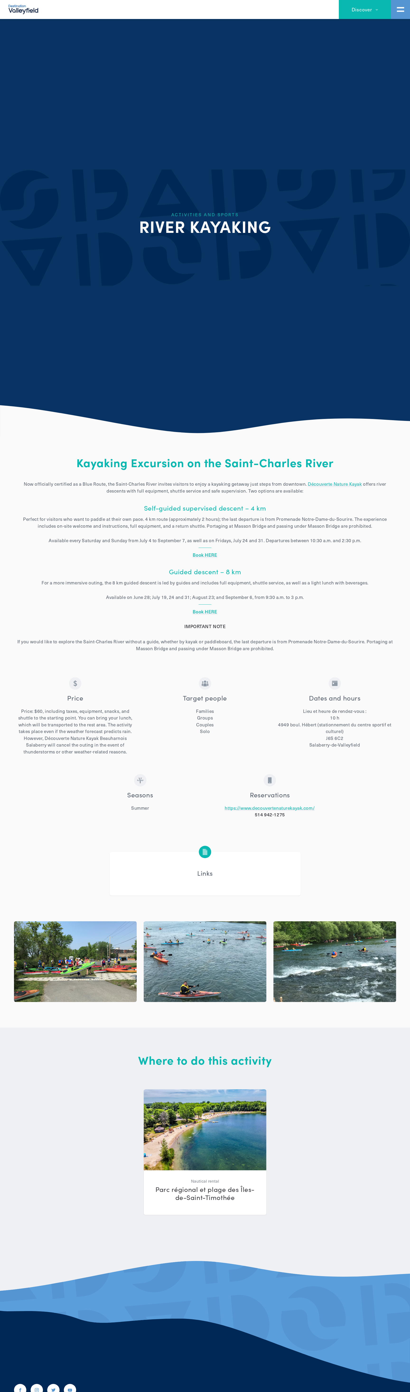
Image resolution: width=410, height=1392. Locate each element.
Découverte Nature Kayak (335, 483)
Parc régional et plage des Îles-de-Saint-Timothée (205, 1193)
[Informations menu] (400, 9)
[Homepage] (23, 8)
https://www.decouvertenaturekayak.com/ (270, 807)
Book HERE (205, 554)
